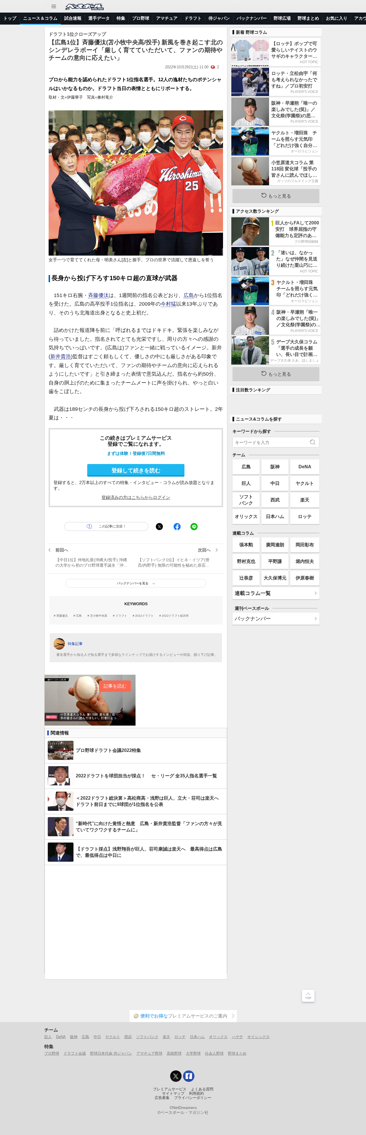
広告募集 (162, 1098)
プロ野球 (140, 18)
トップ (9, 18)
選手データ (99, 18)
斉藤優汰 (98, 295)
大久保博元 (275, 577)
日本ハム (275, 516)
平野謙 (275, 561)
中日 (275, 483)
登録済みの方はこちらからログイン (136, 497)
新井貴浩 (60, 356)
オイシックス (258, 1037)
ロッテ (305, 516)
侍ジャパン (219, 18)
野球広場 (282, 18)
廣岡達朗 (275, 544)
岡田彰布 (305, 544)
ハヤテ (237, 1037)
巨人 (246, 483)
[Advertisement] (136, 919)
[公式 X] (176, 1076)
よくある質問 (202, 1089)
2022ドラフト (144, 615)
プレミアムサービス (169, 1089)
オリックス (246, 516)
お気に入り (336, 18)
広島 (189, 295)
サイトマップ (173, 1094)
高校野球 (174, 1053)
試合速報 (72, 18)
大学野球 (193, 1053)
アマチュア (167, 18)
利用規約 (196, 1094)
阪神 (275, 466)
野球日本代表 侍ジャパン (111, 1053)
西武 (275, 499)
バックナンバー (252, 18)
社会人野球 (214, 1053)
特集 (121, 18)
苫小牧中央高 (98, 615)
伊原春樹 (305, 577)
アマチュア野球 (149, 1053)
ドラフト (193, 18)
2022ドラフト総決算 (175, 615)
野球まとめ (308, 18)
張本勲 (246, 544)
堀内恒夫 (305, 561)
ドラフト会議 (74, 1053)
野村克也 (246, 561)
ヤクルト (305, 483)
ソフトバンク (246, 499)
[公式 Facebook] (188, 1076)
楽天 (304, 499)
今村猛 (168, 304)
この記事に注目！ (112, 526)
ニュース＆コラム (40, 18)
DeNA (305, 466)
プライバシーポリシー (192, 1098)
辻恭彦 (246, 577)
